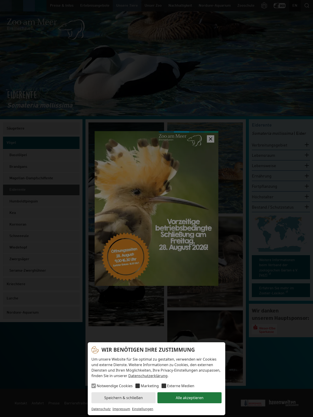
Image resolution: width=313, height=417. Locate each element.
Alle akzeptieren (189, 397)
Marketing (150, 385)
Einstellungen (142, 409)
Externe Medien (180, 385)
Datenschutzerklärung (147, 375)
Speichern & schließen (123, 397)
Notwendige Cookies (115, 385)
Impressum (121, 409)
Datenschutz (101, 409)
